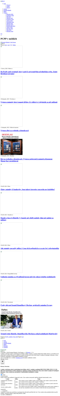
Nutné (3, 374)
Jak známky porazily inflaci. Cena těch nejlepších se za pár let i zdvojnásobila (30, 248)
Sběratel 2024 (9, 23)
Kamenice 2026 (10, 15)
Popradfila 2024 (10, 22)
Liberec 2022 (9, 27)
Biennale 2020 (9, 31)
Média (5, 11)
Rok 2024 (15, 336)
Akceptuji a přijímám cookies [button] (29, 357)
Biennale (6, 346)
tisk (6, 45)
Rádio (14, 45)
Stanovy (8, 7)
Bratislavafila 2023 (10, 26)
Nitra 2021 (8, 30)
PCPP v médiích (9, 336)
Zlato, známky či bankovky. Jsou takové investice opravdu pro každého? (28, 189)
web (9, 45)
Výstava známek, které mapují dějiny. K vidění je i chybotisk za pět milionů (29, 102)
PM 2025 (8, 16)
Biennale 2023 (9, 24)
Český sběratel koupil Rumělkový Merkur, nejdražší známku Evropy (26, 305)
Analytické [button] (3, 389)
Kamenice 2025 (10, 19)
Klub (5, 3)
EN (1, 33)
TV (11, 45)
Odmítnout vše (19, 357)
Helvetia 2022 (9, 28)
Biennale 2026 (9, 14)
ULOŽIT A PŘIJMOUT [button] (6, 394)
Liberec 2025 (9, 20)
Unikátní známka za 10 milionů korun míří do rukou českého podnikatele (28, 277)
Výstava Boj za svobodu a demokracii (15, 130)
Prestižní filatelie (7, 10)
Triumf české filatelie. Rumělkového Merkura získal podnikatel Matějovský (29, 334)
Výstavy (5, 13)
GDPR (32, 352)
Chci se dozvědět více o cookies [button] (8, 357)
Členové (8, 5)
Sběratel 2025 (9, 18)
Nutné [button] (2, 373)
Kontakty (6, 347)
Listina (8, 6)
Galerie (5, 9)
